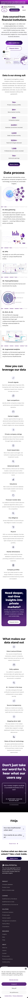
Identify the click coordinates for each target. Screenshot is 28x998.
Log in (24, 10)
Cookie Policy (8, 995)
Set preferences (14, 992)
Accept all (14, 984)
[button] (26, 968)
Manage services (13, 979)
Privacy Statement (18, 995)
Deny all (14, 988)
